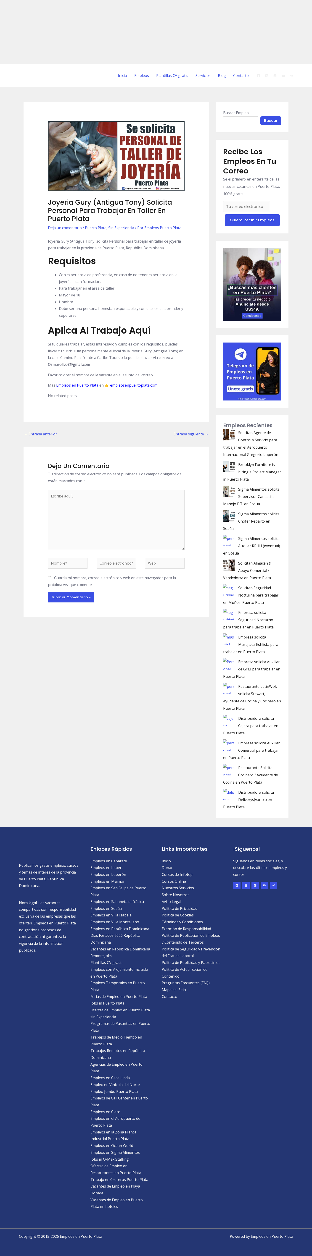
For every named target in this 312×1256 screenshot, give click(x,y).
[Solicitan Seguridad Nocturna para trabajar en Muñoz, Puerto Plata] (229, 590)
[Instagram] (266, 75)
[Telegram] (291, 75)
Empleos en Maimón (107, 881)
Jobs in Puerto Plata (107, 1003)
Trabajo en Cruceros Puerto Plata (119, 1179)
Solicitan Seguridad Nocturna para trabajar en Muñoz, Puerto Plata (250, 595)
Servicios (203, 75)
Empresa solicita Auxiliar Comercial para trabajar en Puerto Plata (251, 750)
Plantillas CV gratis (172, 75)
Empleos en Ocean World (111, 1145)
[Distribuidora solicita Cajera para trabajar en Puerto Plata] (229, 720)
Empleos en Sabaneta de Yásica (117, 901)
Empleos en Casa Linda (110, 1077)
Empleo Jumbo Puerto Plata (114, 1091)
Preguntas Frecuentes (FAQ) (186, 982)
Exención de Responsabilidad (186, 928)
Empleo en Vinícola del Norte (115, 1084)
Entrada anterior (40, 434)
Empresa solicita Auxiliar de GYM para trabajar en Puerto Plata (251, 669)
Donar (167, 867)
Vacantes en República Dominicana (120, 949)
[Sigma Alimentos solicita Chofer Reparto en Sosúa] (229, 516)
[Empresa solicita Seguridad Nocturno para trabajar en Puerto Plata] (229, 614)
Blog (222, 75)
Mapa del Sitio (174, 989)
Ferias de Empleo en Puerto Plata (118, 996)
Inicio (122, 75)
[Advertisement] (137, 32)
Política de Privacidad (179, 908)
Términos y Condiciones (182, 921)
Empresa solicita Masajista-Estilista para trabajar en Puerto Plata (250, 644)
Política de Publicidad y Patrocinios (191, 962)
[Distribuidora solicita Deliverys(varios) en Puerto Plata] (229, 794)
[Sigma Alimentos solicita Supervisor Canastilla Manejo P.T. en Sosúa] (229, 491)
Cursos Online (174, 881)
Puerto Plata (95, 227)
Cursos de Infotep (177, 874)
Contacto (241, 75)
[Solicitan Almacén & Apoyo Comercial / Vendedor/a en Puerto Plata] (229, 565)
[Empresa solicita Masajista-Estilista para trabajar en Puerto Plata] (229, 639)
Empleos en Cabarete (108, 861)
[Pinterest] (275, 75)
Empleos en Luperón (108, 874)
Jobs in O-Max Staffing (109, 1159)
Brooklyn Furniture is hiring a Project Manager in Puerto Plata (252, 472)
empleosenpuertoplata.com (133, 385)
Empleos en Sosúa (106, 908)
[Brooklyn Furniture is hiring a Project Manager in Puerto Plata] (229, 466)
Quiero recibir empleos (252, 220)
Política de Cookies (178, 915)
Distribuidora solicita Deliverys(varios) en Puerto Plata (248, 799)
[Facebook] (258, 75)
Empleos (141, 75)
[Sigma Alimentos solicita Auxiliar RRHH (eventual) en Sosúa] (229, 540)
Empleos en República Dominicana (119, 928)
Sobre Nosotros (175, 894)
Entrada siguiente (191, 434)
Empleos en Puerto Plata (77, 385)
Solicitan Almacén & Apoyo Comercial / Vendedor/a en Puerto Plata (247, 570)
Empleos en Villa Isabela (111, 915)
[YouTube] (283, 75)
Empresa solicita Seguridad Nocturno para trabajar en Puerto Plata (248, 620)
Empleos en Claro (105, 1111)
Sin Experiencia (121, 227)
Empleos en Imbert (106, 867)
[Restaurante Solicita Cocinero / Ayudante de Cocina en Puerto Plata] (229, 769)
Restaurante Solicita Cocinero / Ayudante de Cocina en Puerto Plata (250, 775)
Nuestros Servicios (178, 887)
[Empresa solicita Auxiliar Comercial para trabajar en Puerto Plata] (229, 745)
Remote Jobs (101, 955)
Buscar (271, 120)
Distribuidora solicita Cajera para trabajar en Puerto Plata (250, 725)
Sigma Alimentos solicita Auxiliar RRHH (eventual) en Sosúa (251, 546)
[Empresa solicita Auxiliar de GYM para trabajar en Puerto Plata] (229, 664)
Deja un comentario (65, 227)
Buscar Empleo (236, 112)
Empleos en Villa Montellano (114, 921)
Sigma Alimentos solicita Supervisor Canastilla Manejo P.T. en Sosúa (251, 496)
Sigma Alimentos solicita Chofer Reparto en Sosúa (251, 521)
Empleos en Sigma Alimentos (115, 1152)
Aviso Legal (171, 901)
